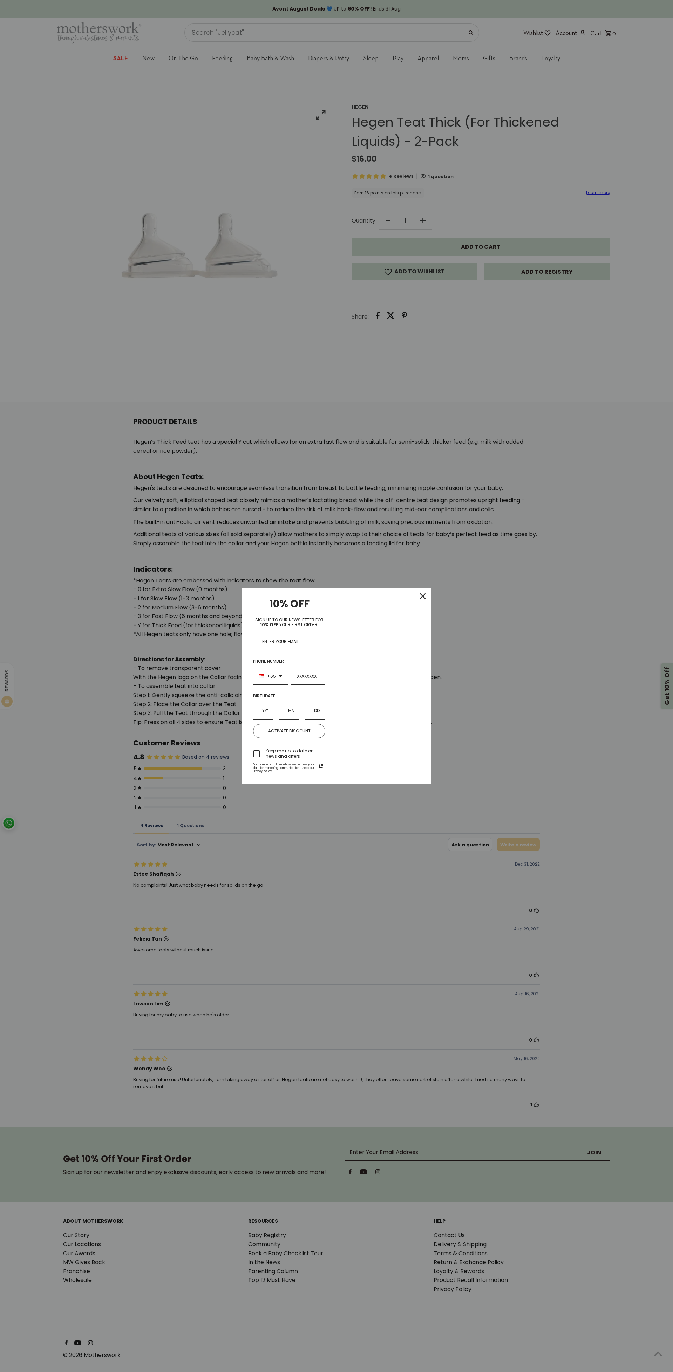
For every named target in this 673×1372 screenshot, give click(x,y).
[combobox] (270, 676)
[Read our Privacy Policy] (321, 766)
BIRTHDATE (264, 696)
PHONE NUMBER (268, 661)
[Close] (422, 596)
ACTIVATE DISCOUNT (289, 731)
